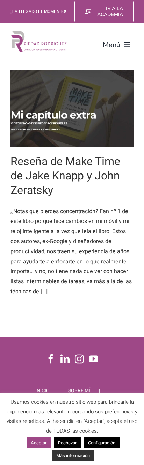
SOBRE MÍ (79, 390)
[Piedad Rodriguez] (40, 33)
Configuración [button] (101, 443)
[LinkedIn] (65, 358)
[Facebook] (50, 358)
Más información (73, 455)
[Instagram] (79, 358)
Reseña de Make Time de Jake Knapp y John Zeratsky (65, 176)
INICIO (42, 390)
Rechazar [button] (67, 443)
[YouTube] (93, 358)
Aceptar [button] (38, 443)
